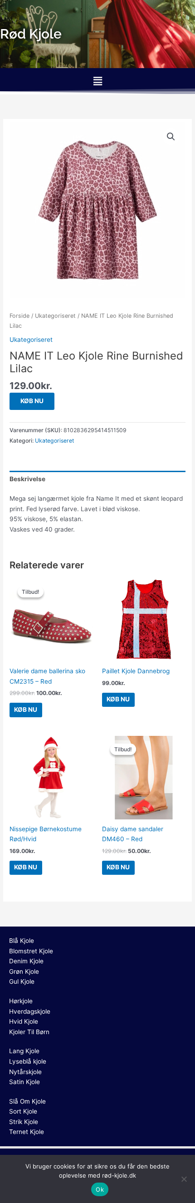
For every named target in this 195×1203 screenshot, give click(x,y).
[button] (97, 81)
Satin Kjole (24, 1081)
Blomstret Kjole (31, 951)
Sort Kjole (23, 1111)
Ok (100, 1189)
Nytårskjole (25, 1071)
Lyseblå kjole (27, 1061)
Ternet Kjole (26, 1131)
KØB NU (32, 400)
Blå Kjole (21, 940)
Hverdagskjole (29, 1011)
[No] (183, 1178)
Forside (19, 315)
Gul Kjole (21, 981)
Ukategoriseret (55, 315)
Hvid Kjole (23, 1021)
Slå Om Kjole (27, 1101)
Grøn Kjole (24, 971)
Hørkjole (21, 1001)
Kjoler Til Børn (29, 1031)
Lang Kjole (24, 1051)
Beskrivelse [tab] (27, 479)
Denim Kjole (26, 961)
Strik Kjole (23, 1121)
